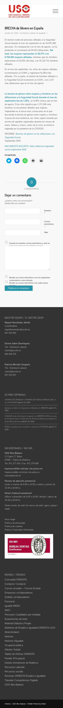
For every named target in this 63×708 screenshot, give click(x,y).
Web (46, 232)
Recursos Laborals (15, 667)
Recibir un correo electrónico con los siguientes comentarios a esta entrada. (29, 279)
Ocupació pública (14, 645)
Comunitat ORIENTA (16, 579)
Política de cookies (14, 526)
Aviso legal (10, 519)
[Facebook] (55, 703)
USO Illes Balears (14, 684)
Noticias (25, 33)
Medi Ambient (12, 632)
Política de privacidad (15, 523)
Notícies (9, 636)
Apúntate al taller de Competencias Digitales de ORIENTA (26, 408)
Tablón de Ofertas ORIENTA (20, 654)
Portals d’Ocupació (15, 658)
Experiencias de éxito (16, 619)
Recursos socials (14, 671)
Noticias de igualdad (37, 33)
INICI (7, 610)
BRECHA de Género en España (24, 28)
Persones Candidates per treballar (23, 614)
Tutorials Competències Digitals (21, 680)
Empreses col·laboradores (19, 592)
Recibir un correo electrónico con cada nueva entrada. (28, 284)
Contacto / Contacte (15, 584)
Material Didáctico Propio (18, 623)
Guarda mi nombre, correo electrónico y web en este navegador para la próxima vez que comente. (29, 246)
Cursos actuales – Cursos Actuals (23, 588)
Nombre (47, 212)
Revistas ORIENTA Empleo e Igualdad (25, 675)
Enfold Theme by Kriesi (37, 704)
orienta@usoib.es (13, 350)
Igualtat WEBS (12, 605)
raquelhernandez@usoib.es (17, 329)
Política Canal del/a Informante (19, 530)
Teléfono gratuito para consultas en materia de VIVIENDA (26, 426)
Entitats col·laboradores (17, 597)
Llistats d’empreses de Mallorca (21, 662)
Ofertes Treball (12, 649)
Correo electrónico (49, 224)
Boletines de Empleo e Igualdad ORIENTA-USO (30, 627)
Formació (10, 601)
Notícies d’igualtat (14, 640)
